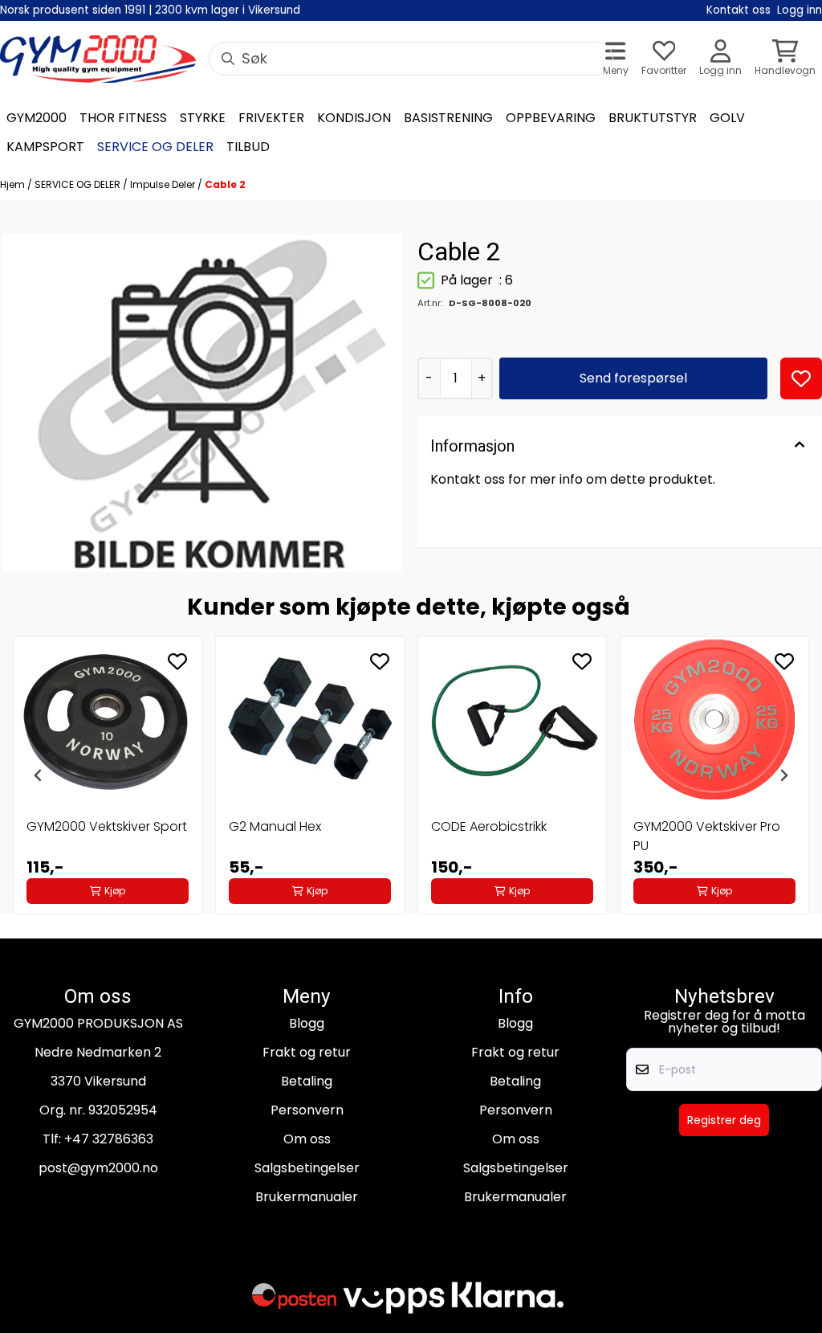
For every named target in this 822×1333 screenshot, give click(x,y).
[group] (107, 775)
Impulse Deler (163, 184)
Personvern (307, 1110)
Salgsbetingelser (307, 1168)
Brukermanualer (306, 1197)
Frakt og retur (306, 1052)
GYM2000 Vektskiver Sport (106, 826)
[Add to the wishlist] (177, 661)
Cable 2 (225, 184)
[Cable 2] (202, 403)
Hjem (13, 184)
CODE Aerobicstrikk (489, 826)
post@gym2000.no (98, 1168)
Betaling (306, 1081)
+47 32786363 (108, 1139)
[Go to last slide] (38, 775)
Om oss (307, 1139)
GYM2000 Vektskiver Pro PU (706, 836)
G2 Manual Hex (275, 826)
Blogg (306, 1023)
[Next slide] (783, 775)
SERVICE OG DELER (79, 184)
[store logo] (98, 59)
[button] (801, 378)
